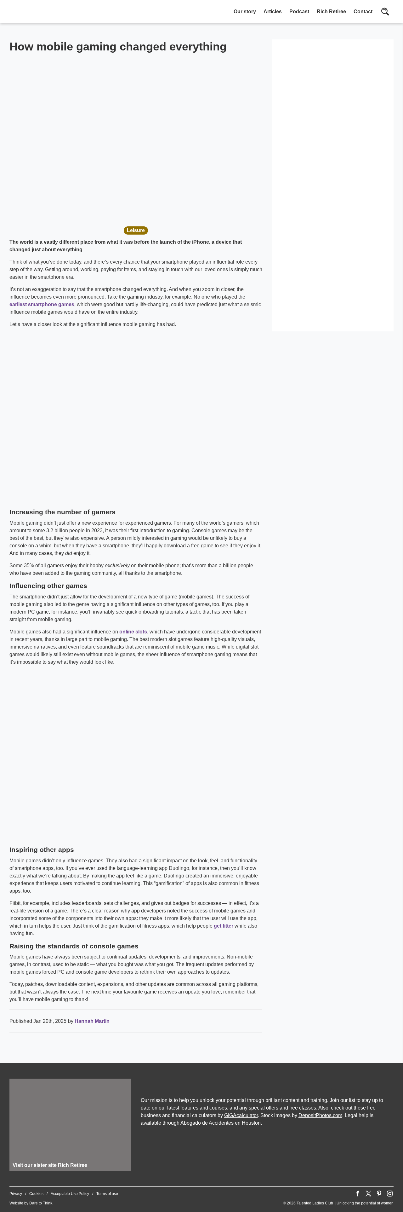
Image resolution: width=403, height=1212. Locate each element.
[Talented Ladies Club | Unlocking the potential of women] (76, 12)
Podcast (299, 11)
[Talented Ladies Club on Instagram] (390, 1193)
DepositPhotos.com (320, 1115)
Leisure (136, 230)
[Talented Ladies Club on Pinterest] (379, 1193)
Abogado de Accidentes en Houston (220, 1123)
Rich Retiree (331, 11)
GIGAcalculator (241, 1115)
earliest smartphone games (41, 304)
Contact (363, 11)
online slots (133, 631)
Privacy (15, 1194)
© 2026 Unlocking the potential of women (338, 1203)
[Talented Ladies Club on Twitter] (368, 1193)
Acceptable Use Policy (70, 1194)
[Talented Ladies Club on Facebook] (357, 1193)
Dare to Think (40, 1203)
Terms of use (107, 1194)
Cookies (36, 1194)
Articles (273, 11)
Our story (245, 11)
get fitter (223, 926)
